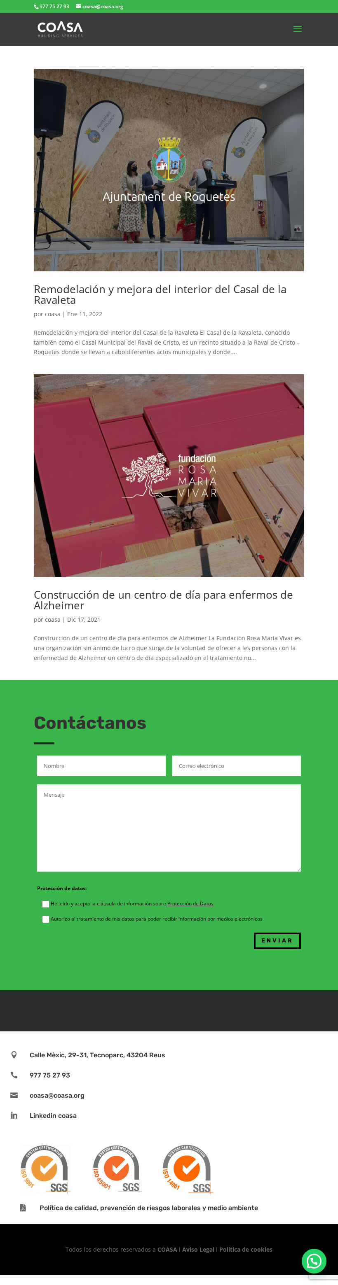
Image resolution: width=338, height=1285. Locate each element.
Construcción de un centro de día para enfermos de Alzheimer (163, 600)
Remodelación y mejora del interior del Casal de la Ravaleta (160, 294)
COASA (168, 1249)
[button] (314, 1261)
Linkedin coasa (53, 1115)
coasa (53, 314)
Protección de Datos (190, 903)
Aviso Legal (198, 1249)
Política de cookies (245, 1249)
